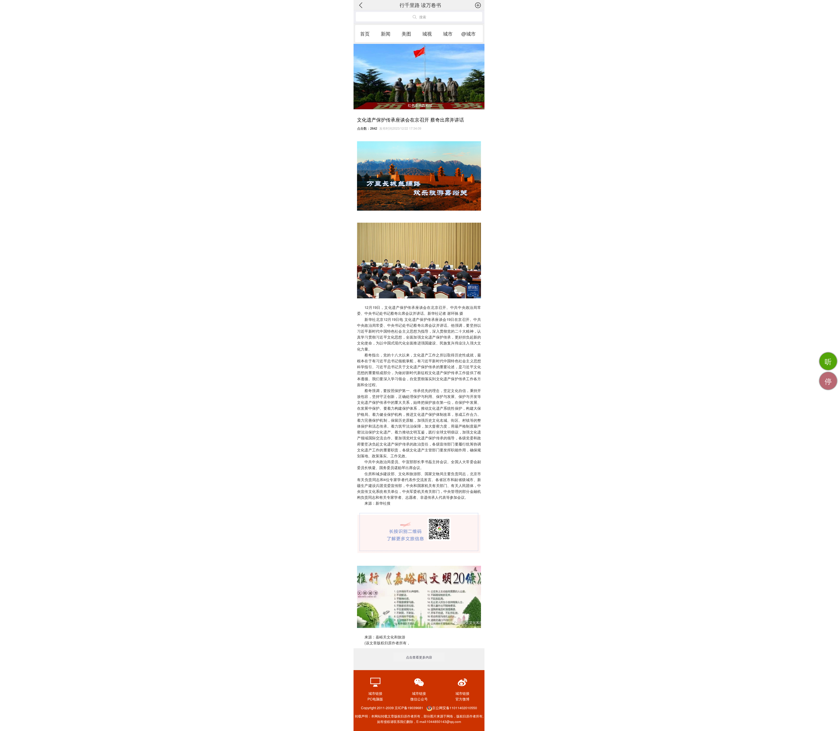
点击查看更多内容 (419, 657)
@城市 (468, 33)
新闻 (385, 33)
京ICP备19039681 (409, 707)
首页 (365, 33)
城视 (427, 33)
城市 (448, 33)
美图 (406, 33)
